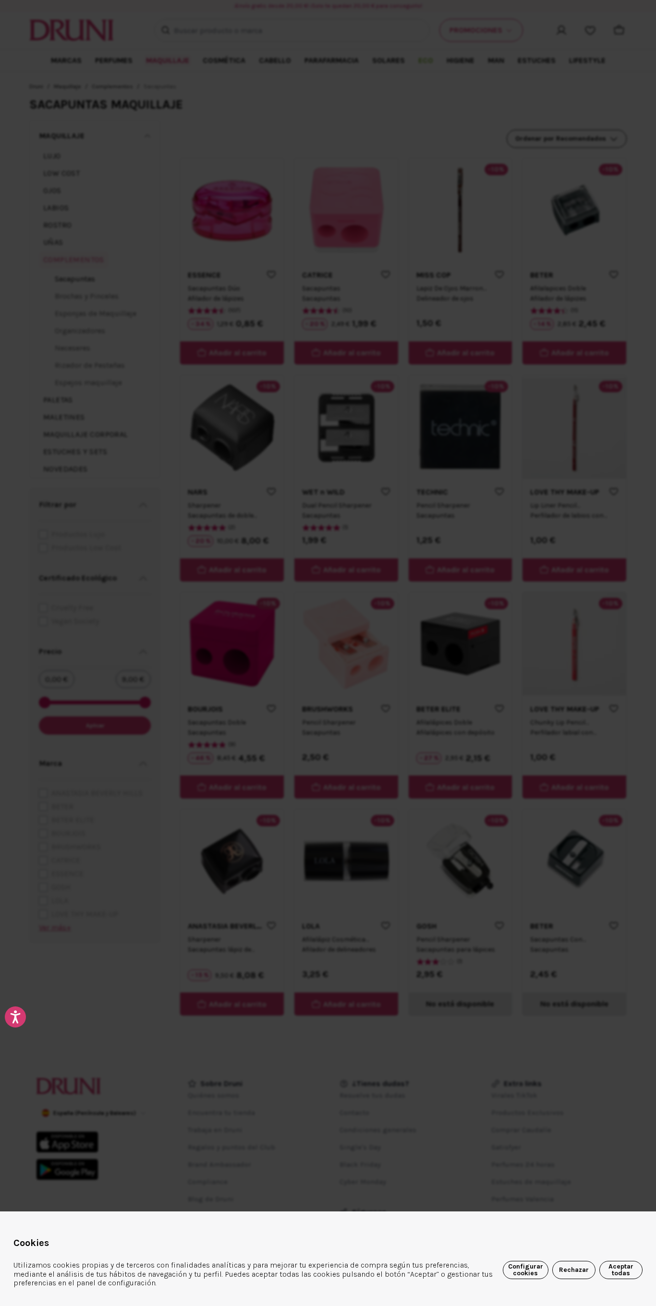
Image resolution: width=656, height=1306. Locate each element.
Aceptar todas (620, 1269)
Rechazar (574, 1270)
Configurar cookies (525, 1269)
